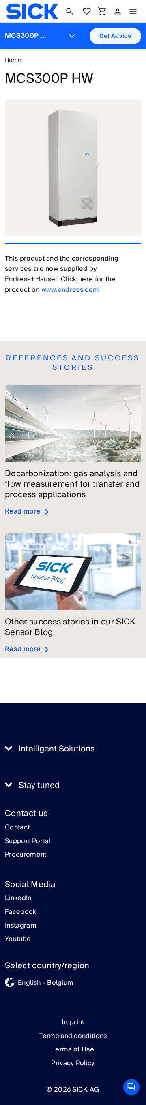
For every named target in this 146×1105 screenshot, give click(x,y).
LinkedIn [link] (18, 898)
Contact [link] (17, 827)
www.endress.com (70, 290)
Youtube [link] (18, 939)
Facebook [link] (20, 912)
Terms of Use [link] (73, 1049)
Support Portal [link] (27, 841)
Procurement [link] (26, 855)
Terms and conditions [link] (73, 1036)
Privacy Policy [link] (72, 1063)
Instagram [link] (20, 926)
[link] (32, 11)
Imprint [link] (73, 1022)
